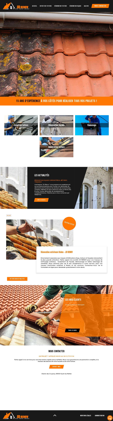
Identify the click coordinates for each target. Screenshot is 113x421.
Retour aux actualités (17, 279)
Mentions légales (85, 416)
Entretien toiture (46, 6)
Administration (99, 416)
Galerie (86, 6)
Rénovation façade (75, 6)
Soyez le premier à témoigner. (75, 304)
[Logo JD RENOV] (16, 5)
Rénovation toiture (60, 6)
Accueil (34, 6)
